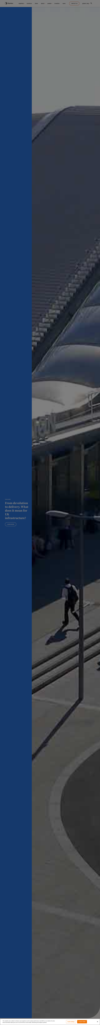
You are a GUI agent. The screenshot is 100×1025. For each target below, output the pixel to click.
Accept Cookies (82, 1021)
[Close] (97, 1021)
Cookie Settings (71, 1021)
